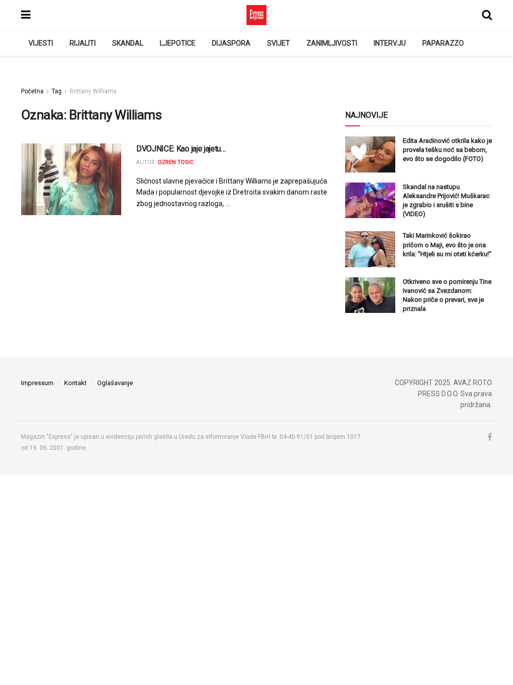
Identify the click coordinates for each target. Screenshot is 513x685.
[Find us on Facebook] (489, 437)
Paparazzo (443, 43)
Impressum (37, 383)
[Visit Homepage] (256, 15)
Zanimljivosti (332, 43)
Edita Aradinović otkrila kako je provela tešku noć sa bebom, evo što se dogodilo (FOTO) (447, 149)
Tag (57, 91)
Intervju (390, 43)
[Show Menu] (26, 15)
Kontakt (75, 383)
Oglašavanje (115, 383)
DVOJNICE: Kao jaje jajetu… (181, 148)
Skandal (127, 43)
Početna (32, 91)
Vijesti (41, 43)
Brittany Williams (93, 91)
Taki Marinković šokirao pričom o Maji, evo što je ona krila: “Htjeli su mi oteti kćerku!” (447, 244)
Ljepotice (177, 43)
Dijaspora (231, 43)
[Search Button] (487, 15)
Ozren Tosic (175, 162)
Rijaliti (83, 43)
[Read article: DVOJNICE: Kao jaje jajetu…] (71, 179)
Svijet (278, 43)
